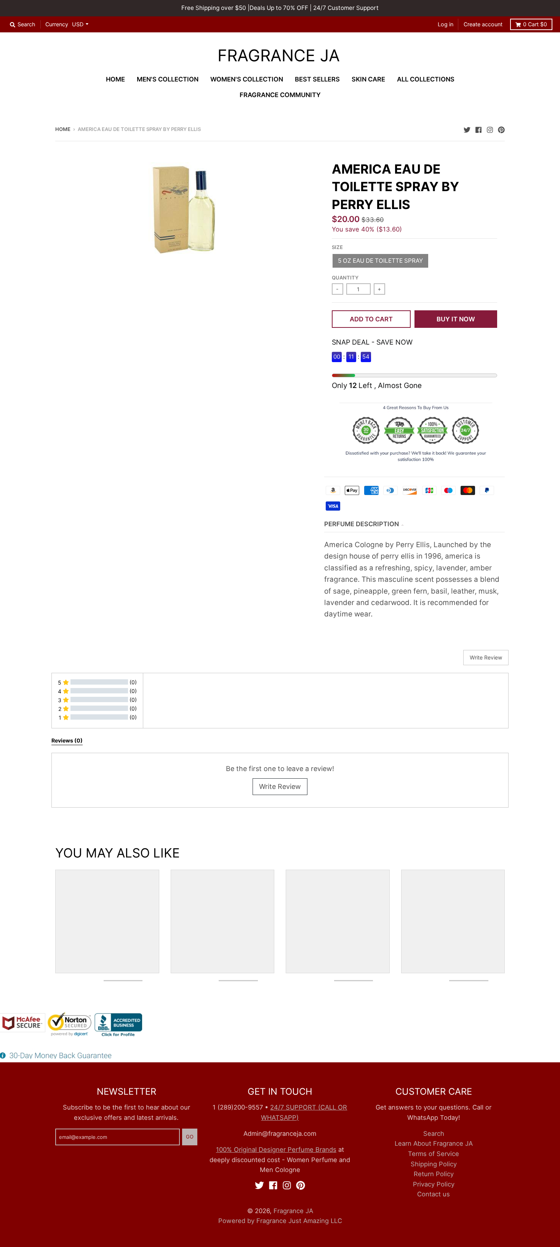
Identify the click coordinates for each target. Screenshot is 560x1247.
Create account (483, 24)
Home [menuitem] (115, 79)
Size (337, 247)
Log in (445, 24)
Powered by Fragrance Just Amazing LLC (280, 1221)
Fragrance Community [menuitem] (280, 95)
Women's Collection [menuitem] (246, 79)
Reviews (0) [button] (67, 740)
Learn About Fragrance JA (434, 1143)
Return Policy (434, 1174)
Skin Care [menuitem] (368, 79)
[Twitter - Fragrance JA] (467, 128)
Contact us (433, 1194)
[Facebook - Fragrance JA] (478, 128)
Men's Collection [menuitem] (167, 79)
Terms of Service (433, 1154)
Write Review (280, 786)
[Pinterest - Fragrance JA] (501, 128)
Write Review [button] (486, 657)
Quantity (345, 278)
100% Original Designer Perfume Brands (276, 1149)
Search (433, 1133)
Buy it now (456, 319)
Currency (56, 24)
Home (62, 129)
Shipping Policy (434, 1164)
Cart (535, 24)
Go (190, 1137)
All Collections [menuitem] (425, 79)
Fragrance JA (279, 56)
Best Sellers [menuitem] (317, 79)
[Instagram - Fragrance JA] (489, 128)
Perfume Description (361, 524)
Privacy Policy (433, 1184)
